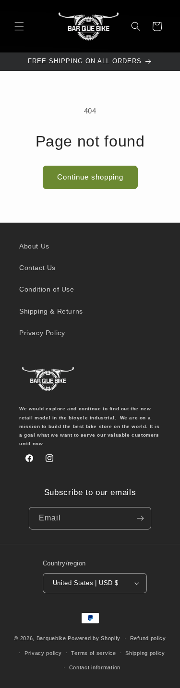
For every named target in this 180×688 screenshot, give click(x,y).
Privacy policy (43, 653)
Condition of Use (46, 289)
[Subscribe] (140, 518)
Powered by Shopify (94, 638)
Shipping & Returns (51, 311)
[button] (19, 26)
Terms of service (93, 653)
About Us (34, 246)
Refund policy (148, 638)
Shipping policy (145, 653)
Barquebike (51, 638)
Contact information (94, 667)
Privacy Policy (42, 333)
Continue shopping (90, 177)
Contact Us (37, 267)
